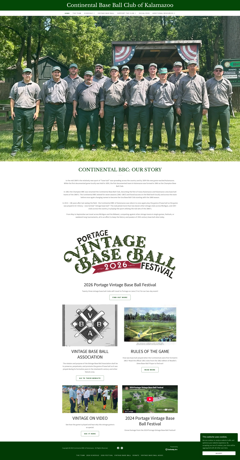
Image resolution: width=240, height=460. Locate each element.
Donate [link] (136, 455)
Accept (219, 453)
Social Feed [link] (144, 13)
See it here (90, 434)
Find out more (120, 297)
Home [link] (67, 13)
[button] (89, 13)
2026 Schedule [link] (92, 455)
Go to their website (90, 378)
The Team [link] (77, 13)
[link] (120, 6)
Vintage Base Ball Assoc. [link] (152, 455)
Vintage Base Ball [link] (106, 13)
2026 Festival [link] (107, 455)
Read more (150, 370)
